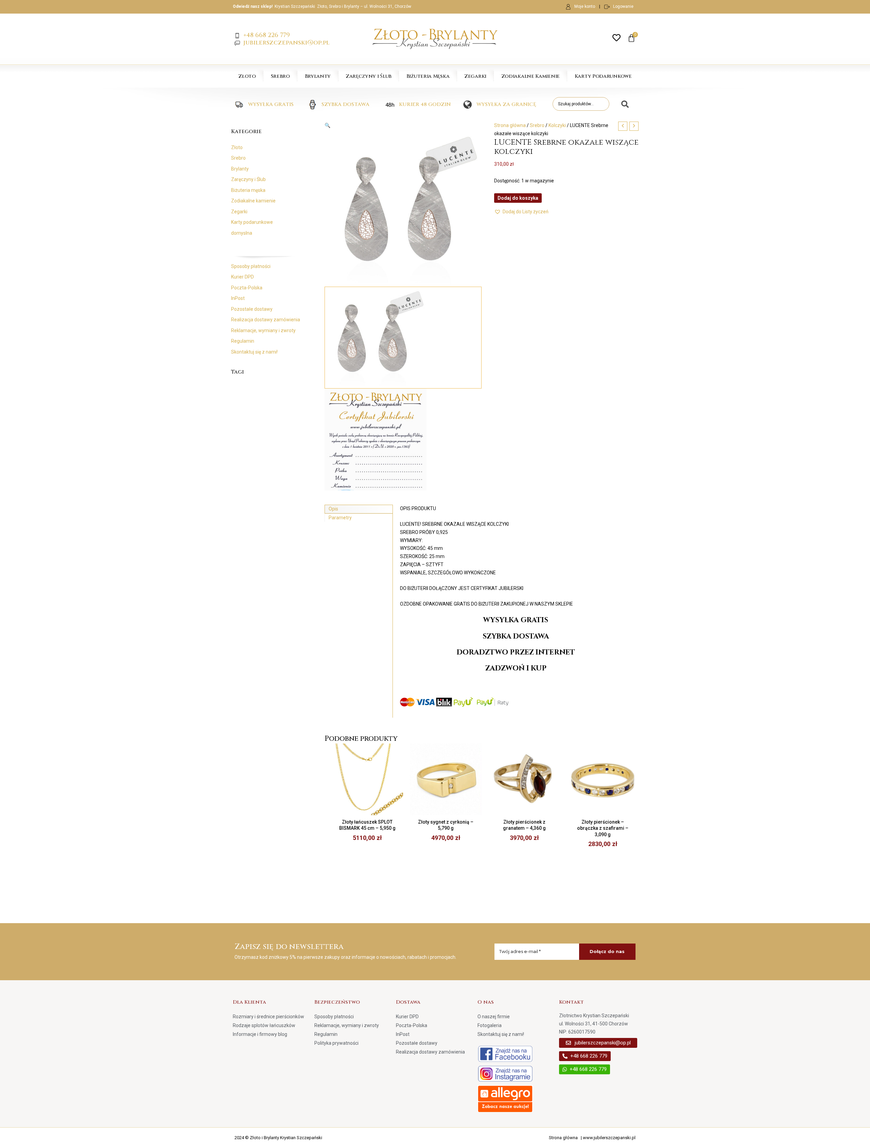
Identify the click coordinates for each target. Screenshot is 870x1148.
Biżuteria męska (248, 190)
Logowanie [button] (623, 6)
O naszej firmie (493, 1016)
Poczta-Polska (246, 287)
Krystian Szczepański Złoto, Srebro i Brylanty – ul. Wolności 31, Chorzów (343, 6)
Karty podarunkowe (252, 222)
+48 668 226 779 (266, 35)
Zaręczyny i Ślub (369, 76)
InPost (238, 298)
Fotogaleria (489, 1025)
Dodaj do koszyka (518, 198)
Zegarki (475, 76)
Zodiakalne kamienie (253, 200)
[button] (403, 126)
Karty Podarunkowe (603, 76)
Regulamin (242, 341)
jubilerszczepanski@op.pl (286, 42)
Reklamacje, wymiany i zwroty (263, 330)
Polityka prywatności (336, 1043)
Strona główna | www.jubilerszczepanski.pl (592, 1137)
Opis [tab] (333, 509)
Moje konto (584, 6)
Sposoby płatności (251, 266)
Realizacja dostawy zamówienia (265, 319)
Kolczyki (557, 125)
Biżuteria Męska (428, 76)
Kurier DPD (242, 277)
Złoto (247, 76)
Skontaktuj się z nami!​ (254, 352)
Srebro (280, 76)
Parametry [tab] (340, 517)
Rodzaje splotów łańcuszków (264, 1025)
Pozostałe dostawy (252, 309)
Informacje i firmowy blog (260, 1034)
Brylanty (318, 76)
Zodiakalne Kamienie (530, 76)
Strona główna (510, 125)
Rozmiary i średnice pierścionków (268, 1016)
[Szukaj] (622, 104)
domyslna (241, 233)
